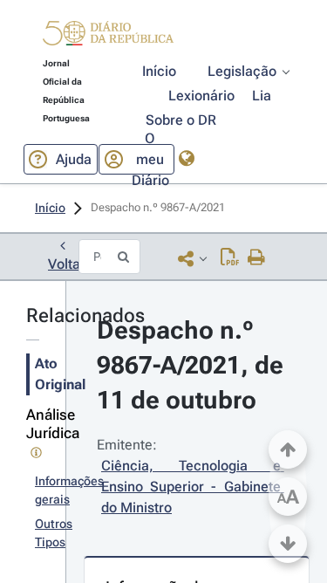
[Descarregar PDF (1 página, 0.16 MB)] (230, 258)
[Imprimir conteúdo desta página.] (257, 258)
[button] (108, 36)
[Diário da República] (108, 37)
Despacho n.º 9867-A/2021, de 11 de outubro (193, 365)
